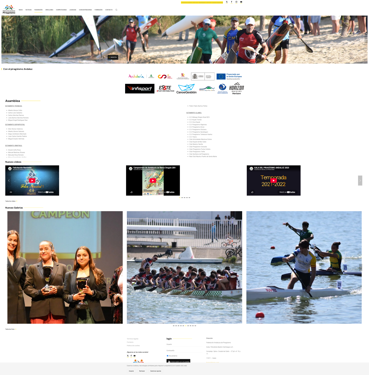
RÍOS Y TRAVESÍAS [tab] (181, 60)
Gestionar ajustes (155, 371)
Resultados (202, 2)
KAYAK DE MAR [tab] (193, 60)
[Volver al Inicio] (8, 10)
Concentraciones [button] (85, 10)
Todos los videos (10, 201)
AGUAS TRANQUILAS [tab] (183, 60)
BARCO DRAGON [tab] (178, 60)
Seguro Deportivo (217, 2)
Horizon (236, 93)
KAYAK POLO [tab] (188, 60)
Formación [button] (98, 10)
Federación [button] (38, 10)
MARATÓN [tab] (190, 60)
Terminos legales (132, 339)
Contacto (109, 10)
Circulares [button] (49, 10)
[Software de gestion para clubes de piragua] (186, 88)
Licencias (72, 10)
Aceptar (131, 371)
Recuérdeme (172, 356)
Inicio (21, 10)
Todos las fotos (9, 329)
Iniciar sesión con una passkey (180, 362)
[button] (116, 10)
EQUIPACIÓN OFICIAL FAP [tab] (176, 60)
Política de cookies (133, 346)
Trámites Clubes (187, 2)
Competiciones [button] (61, 10)
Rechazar (142, 371)
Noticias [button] (29, 10)
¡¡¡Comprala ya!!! (113, 57)
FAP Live (195, 2)
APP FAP (208, 2)
